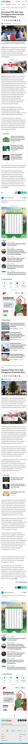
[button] (16, 1)
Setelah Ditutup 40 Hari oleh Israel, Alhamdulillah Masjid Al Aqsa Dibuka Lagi (18, 485)
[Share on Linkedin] (11, 20)
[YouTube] (24, 198)
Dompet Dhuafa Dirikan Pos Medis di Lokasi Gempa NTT (16, 244)
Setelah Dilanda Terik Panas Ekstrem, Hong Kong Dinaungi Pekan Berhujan (16, 668)
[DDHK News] (6, 1)
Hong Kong (13, 271)
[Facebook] (22, 198)
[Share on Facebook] (5, 20)
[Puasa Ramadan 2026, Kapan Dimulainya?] (6, 493)
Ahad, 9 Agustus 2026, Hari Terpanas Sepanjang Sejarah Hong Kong (17, 325)
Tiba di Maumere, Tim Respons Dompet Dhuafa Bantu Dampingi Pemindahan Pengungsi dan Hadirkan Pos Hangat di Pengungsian (16, 252)
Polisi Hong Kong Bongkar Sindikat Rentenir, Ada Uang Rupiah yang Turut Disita (17, 356)
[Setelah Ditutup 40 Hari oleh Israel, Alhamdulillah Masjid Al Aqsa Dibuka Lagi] (6, 486)
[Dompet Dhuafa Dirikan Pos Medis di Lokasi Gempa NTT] (3, 244)
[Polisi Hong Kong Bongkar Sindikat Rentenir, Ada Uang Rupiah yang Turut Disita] (5, 357)
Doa (3, 367)
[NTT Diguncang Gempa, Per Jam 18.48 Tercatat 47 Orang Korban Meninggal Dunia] (3, 266)
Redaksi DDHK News (7, 23)
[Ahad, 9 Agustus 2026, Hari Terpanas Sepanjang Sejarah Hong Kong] (5, 326)
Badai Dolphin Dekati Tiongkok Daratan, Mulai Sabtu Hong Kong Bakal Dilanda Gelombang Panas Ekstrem (18, 346)
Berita (8, 242)
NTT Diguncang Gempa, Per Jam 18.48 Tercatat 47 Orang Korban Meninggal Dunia (15, 267)
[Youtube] (17, 284)
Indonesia (13, 242)
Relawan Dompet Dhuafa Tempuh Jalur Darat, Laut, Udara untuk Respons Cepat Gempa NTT (16, 260)
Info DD (4, 9)
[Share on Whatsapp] (9, 20)
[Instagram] (26, 198)
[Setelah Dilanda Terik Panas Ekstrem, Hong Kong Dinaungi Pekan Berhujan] (3, 273)
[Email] (15, 20)
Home (2, 7)
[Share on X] (7, 20)
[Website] (21, 198)
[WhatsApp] (24, 284)
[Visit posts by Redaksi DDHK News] (2, 23)
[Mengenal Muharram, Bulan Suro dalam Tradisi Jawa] (6, 479)
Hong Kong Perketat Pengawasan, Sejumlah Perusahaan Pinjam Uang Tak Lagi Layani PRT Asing (17, 335)
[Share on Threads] (13, 20)
